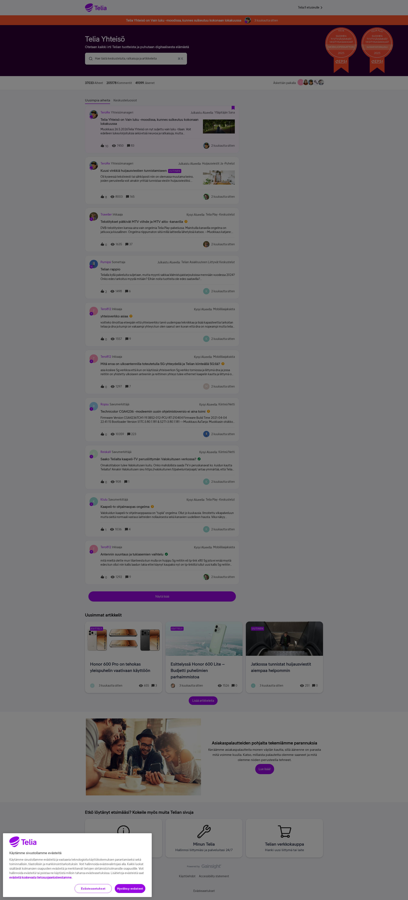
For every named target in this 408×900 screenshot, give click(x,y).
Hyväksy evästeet (130, 888)
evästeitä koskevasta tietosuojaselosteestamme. (40, 877)
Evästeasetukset (93, 888)
